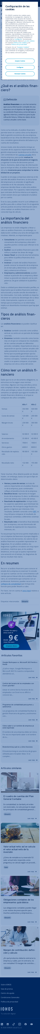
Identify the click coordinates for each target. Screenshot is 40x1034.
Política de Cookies (20, 43)
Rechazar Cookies (20, 74)
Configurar (18, 39)
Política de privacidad (19, 44)
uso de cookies (29, 41)
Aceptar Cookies (23, 47)
